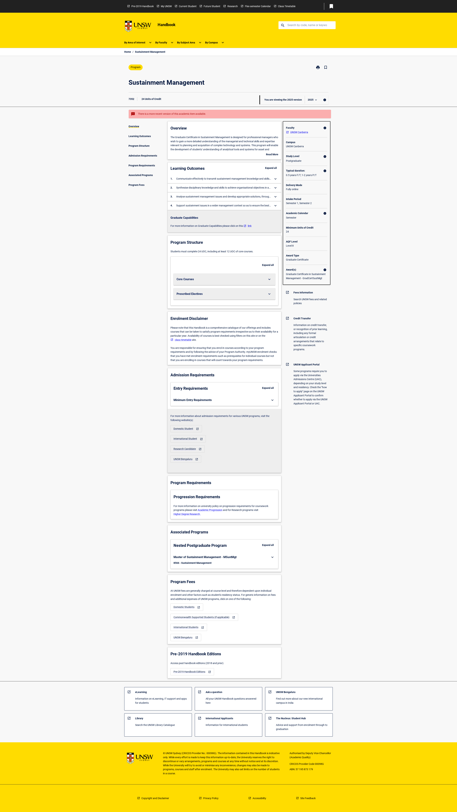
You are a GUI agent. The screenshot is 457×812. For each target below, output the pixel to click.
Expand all (271, 168)
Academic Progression (210, 510)
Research (232, 6)
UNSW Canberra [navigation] (299, 132)
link (250, 225)
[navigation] (186, 428)
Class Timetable (286, 6)
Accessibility (259, 798)
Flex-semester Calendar (258, 6)
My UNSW (166, 6)
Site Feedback (308, 798)
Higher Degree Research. (187, 514)
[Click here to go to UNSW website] (138, 26)
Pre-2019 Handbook (142, 6)
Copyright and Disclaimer (155, 798)
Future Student (212, 6)
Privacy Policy (211, 798)
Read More (272, 155)
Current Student (188, 6)
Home (127, 51)
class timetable (183, 339)
